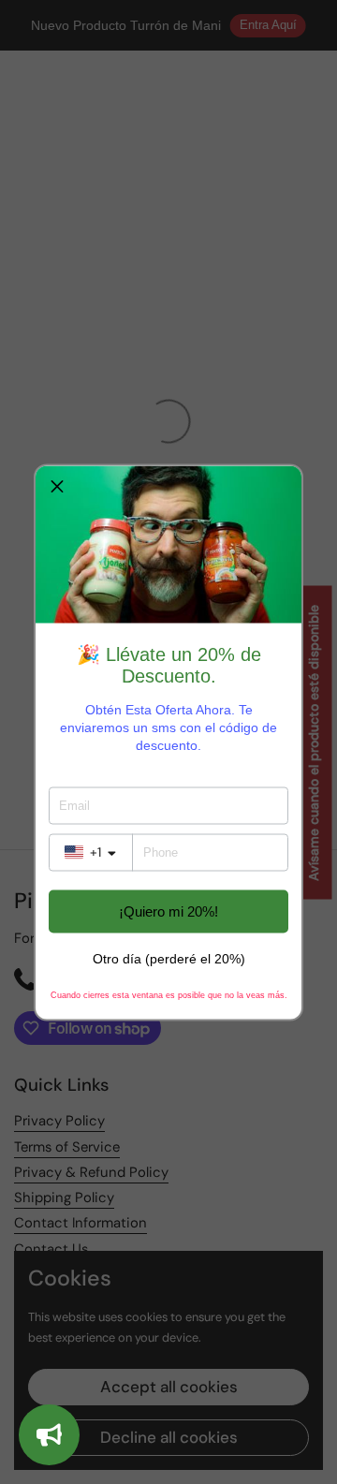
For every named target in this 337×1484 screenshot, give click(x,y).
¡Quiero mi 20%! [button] (168, 911)
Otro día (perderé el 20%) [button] (169, 957)
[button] (57, 486)
